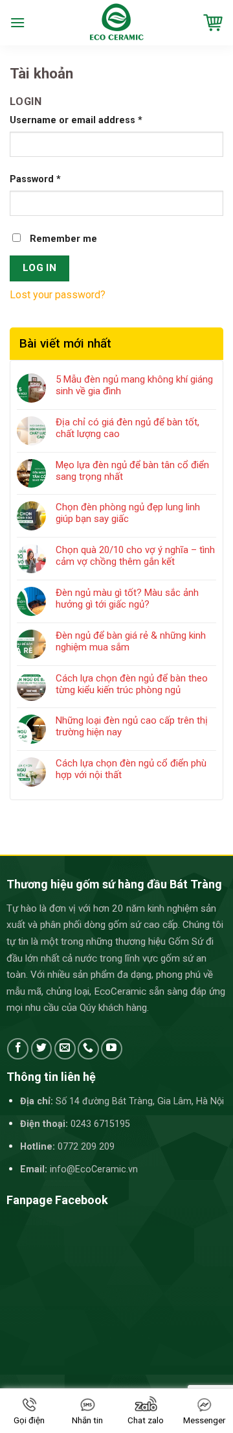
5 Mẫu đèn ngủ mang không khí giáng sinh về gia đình (134, 385)
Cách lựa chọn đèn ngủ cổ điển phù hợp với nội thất (131, 769)
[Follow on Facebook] (17, 1049)
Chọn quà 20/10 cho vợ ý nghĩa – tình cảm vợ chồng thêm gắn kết (135, 555)
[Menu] (17, 22)
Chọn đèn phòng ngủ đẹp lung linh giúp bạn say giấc (128, 513)
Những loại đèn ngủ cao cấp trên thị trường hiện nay (132, 726)
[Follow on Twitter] (41, 1049)
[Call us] (88, 1049)
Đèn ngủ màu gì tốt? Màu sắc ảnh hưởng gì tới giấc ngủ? (127, 598)
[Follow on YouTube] (111, 1049)
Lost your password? (57, 295)
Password (35, 179)
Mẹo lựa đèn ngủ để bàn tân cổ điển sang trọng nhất (132, 470)
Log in (40, 268)
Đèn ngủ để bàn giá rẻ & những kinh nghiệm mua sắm (131, 641)
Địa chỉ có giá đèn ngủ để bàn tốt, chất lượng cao (127, 428)
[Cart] (213, 23)
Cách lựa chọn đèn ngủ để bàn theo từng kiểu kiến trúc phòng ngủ (132, 684)
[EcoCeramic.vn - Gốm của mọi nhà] (116, 22)
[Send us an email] (65, 1049)
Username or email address (76, 120)
